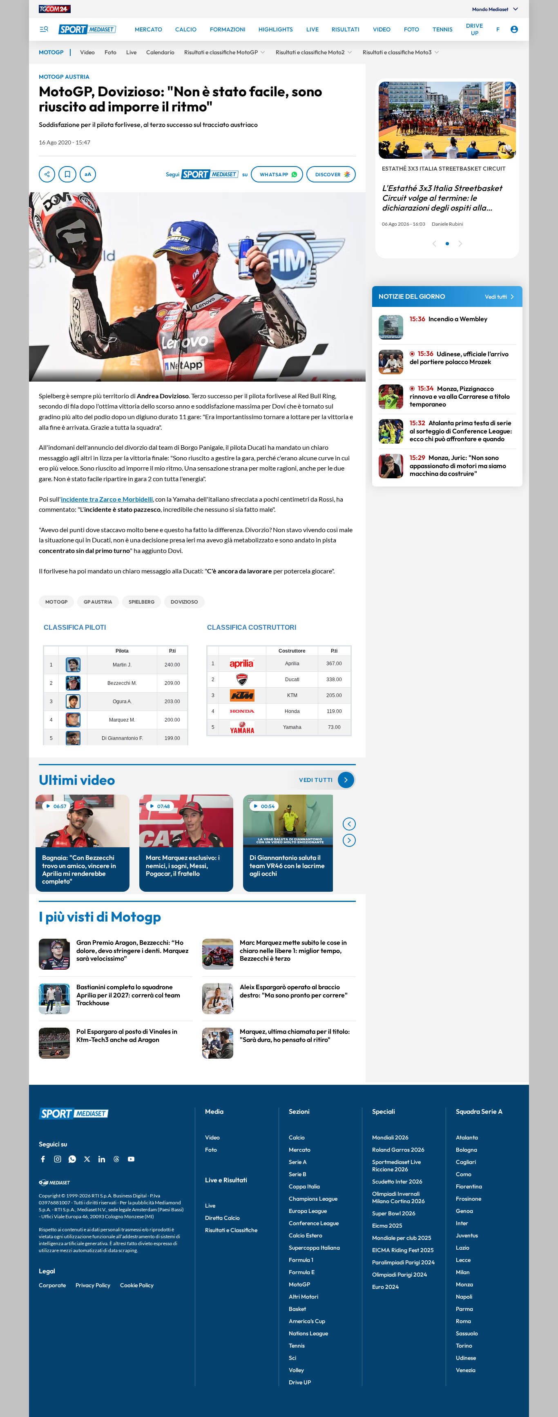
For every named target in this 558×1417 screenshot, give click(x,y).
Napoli (464, 1296)
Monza (464, 1284)
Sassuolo (467, 1333)
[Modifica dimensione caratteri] (88, 174)
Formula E (302, 1272)
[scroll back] (349, 824)
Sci (292, 1357)
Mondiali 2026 (390, 1137)
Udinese (466, 1357)
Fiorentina (469, 1186)
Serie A (298, 1162)
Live (210, 1205)
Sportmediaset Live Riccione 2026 (396, 1165)
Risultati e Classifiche (231, 1230)
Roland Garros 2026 (398, 1149)
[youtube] (131, 1159)
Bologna (466, 1149)
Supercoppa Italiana (314, 1247)
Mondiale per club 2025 (401, 1238)
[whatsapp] (72, 1159)
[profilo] (514, 29)
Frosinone (468, 1198)
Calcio (297, 1137)
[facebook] (43, 1159)
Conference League (314, 1223)
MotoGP (299, 1284)
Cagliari (466, 1162)
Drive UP (300, 1382)
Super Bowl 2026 (393, 1213)
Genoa (464, 1211)
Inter (462, 1223)
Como (463, 1174)
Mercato (299, 1149)
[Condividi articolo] (47, 174)
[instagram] (58, 1159)
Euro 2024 (385, 1286)
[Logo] (88, 29)
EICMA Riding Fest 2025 (403, 1250)
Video (212, 1137)
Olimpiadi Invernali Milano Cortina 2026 (398, 1197)
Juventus (467, 1235)
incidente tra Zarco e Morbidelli (107, 499)
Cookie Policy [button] (137, 1285)
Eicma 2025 (387, 1225)
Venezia (465, 1370)
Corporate (52, 1285)
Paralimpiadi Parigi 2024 (403, 1262)
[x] (87, 1159)
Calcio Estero (305, 1235)
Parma (464, 1309)
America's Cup (307, 1321)
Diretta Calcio (222, 1218)
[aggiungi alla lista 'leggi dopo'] (67, 174)
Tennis (297, 1345)
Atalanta (467, 1137)
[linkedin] (102, 1159)
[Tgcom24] (55, 9)
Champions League (313, 1198)
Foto (211, 1149)
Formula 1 (301, 1260)
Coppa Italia (304, 1186)
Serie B (297, 1174)
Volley (296, 1370)
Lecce (463, 1260)
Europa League (308, 1211)
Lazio (462, 1247)
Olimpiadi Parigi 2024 (399, 1274)
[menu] (43, 29)
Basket (297, 1309)
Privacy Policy (93, 1285)
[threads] (116, 1159)
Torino (464, 1345)
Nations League (308, 1333)
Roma (463, 1321)
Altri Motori (303, 1296)
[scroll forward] (349, 840)
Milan (463, 1272)
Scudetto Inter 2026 (397, 1181)
